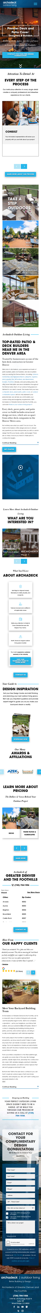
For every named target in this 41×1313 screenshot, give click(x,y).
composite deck (7, 392)
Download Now (20, 739)
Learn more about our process (20, 174)
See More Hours (33, 892)
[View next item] (24, 166)
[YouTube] (22, 1307)
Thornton (11, 382)
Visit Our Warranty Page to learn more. (20, 661)
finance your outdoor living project (20, 404)
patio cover (26, 392)
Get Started (9, 449)
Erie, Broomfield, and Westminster (22, 379)
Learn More (20, 858)
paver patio (18, 392)
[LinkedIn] (18, 1307)
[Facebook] (14, 1307)
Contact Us (20, 675)
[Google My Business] (27, 1307)
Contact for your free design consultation (20, 55)
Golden (4, 382)
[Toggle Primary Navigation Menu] (35, 3)
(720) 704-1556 (21, 885)
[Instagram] (22, 1311)
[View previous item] (17, 848)
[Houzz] (18, 1311)
